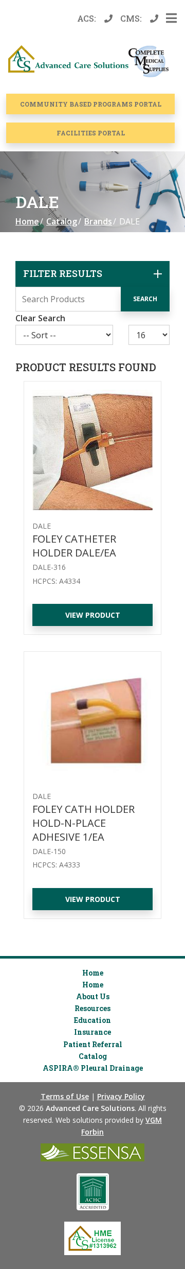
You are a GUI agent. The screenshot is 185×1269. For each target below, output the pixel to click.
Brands (98, 221)
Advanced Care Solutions (90, 1108)
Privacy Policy (121, 1096)
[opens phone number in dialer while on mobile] (110, 18)
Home (27, 221)
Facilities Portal (91, 133)
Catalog (61, 221)
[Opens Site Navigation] (171, 18)
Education (92, 1020)
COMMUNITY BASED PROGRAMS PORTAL (90, 104)
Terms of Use (65, 1096)
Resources (92, 1008)
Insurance (92, 1032)
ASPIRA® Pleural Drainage (93, 1068)
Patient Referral (92, 1044)
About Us (92, 996)
